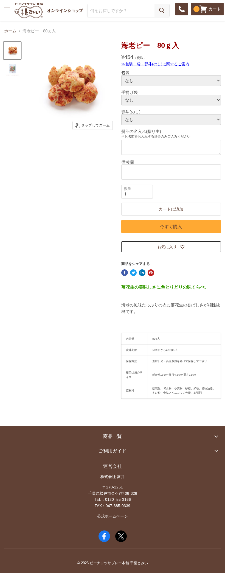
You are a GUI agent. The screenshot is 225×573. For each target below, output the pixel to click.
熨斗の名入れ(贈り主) (141, 131)
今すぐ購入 (171, 226)
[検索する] (161, 10)
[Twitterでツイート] (133, 272)
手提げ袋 (129, 92)
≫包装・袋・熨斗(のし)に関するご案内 (155, 64)
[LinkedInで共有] (142, 272)
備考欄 (127, 162)
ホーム (10, 31)
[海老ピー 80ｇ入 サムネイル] (12, 50)
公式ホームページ (112, 516)
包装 (125, 72)
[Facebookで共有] (124, 272)
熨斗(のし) (130, 112)
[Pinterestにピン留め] (151, 272)
